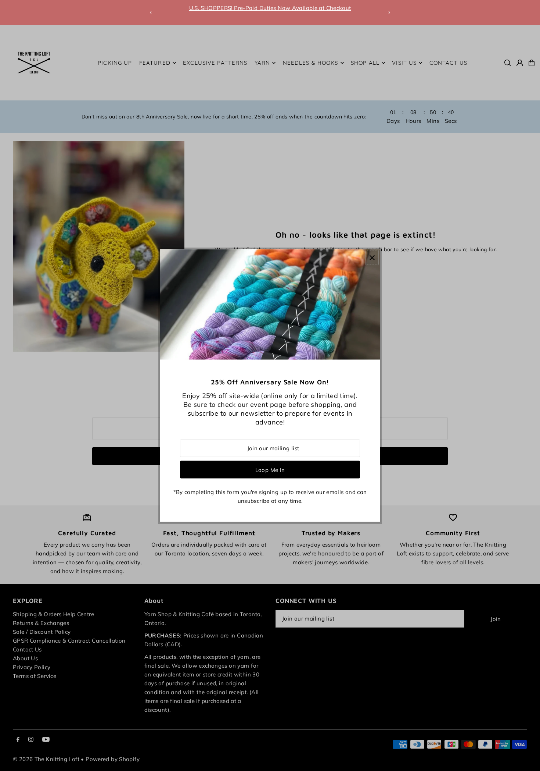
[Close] (372, 257)
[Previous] (151, 12)
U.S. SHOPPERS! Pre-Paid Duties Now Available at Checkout (270, 7)
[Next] (389, 12)
